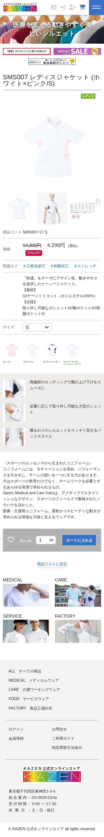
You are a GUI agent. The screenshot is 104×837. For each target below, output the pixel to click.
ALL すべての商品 (25, 671)
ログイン (16, 729)
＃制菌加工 (59, 266)
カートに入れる (79, 540)
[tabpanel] (52, 147)
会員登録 (16, 738)
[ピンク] (11, 350)
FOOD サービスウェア (29, 699)
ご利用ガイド (63, 738)
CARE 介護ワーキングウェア (34, 689)
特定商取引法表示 (67, 747)
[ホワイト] (31, 350)
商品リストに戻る (52, 564)
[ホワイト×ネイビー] (52, 350)
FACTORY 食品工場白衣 (30, 708)
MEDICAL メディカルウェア (34, 680)
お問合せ (59, 729)
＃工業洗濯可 (34, 266)
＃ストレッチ (85, 266)
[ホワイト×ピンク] (72, 350)
